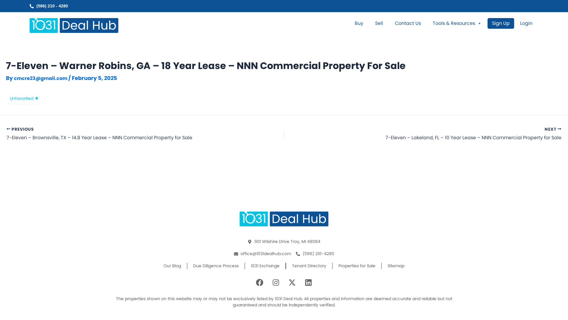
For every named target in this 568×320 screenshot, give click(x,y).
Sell (379, 23)
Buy (359, 23)
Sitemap (396, 266)
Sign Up (501, 23)
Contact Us (408, 23)
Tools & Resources (454, 23)
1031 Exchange (265, 266)
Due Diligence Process (216, 266)
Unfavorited (22, 98)
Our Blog (172, 266)
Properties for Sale (356, 266)
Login (526, 23)
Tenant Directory (309, 266)
